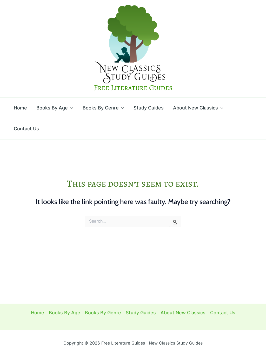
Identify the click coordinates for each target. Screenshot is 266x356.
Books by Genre (101, 108)
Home (20, 108)
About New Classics (195, 108)
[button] (70, 107)
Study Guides (149, 108)
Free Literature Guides (133, 88)
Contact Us (26, 128)
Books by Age (52, 108)
